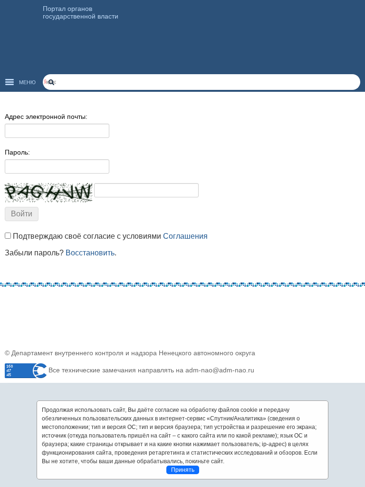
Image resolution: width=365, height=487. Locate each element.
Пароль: (17, 152)
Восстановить (90, 253)
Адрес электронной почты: (46, 116)
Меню (27, 82)
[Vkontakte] (12, 301)
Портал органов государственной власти (80, 12)
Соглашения (185, 236)
